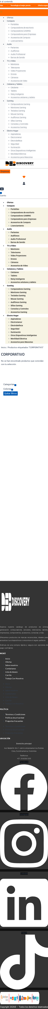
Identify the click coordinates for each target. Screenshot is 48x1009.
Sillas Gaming (16, 121)
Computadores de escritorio (22, 28)
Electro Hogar (12, 131)
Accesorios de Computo (20, 37)
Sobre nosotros (11, 665)
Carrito (8, 675)
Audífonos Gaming (18, 117)
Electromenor (16, 137)
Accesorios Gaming (19, 127)
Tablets (14, 91)
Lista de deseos (11, 672)
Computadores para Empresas (23, 34)
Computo (11, 21)
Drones (14, 74)
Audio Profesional (18, 54)
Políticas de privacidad (14, 718)
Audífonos (15, 51)
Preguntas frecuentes (14, 721)
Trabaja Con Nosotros (14, 678)
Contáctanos (10, 668)
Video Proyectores (18, 71)
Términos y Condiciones (15, 714)
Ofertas (10, 18)
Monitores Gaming (18, 107)
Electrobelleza (16, 141)
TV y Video (11, 61)
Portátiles (15, 24)
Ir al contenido (6, 1)
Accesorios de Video (19, 81)
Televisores (15, 68)
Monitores (15, 64)
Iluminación (15, 147)
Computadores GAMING (21, 31)
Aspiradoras (16, 134)
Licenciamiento (17, 41)
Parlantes (15, 47)
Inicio (3, 347)
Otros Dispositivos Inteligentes (23, 150)
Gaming (10, 101)
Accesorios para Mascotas (22, 157)
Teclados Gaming (18, 111)
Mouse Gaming (17, 114)
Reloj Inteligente (17, 94)
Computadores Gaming (20, 104)
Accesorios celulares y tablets (23, 97)
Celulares (14, 87)
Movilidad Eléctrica (18, 154)
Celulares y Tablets (14, 84)
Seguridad (15, 144)
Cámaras (14, 77)
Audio (9, 44)
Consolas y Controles (19, 124)
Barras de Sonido (18, 57)
